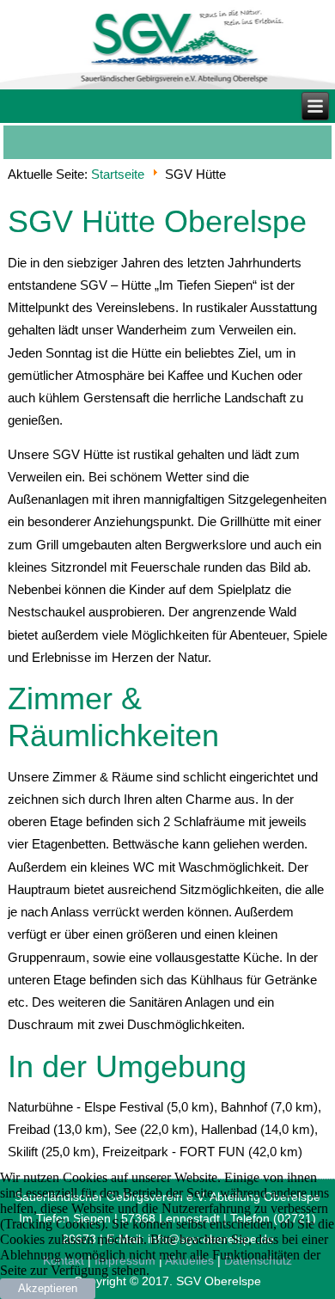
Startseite (117, 174)
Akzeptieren (47, 1288)
